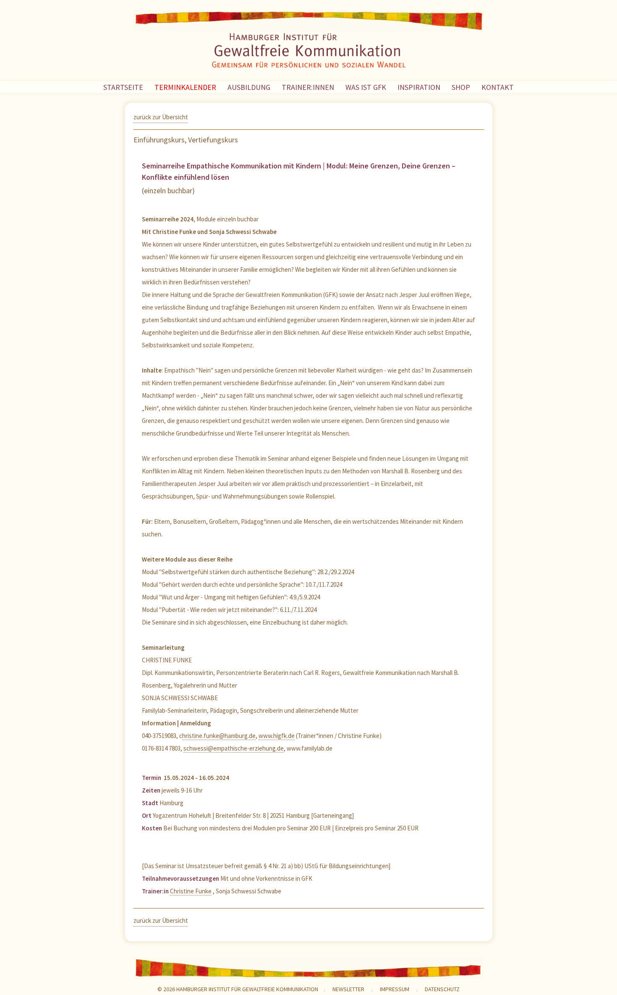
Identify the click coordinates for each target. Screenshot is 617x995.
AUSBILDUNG (248, 87)
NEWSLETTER (348, 989)
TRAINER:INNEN (308, 87)
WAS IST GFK (365, 87)
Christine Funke (191, 891)
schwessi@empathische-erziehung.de (233, 748)
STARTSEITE (123, 87)
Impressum (394, 989)
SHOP (461, 87)
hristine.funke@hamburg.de (219, 736)
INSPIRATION (418, 87)
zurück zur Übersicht (160, 117)
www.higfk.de (277, 736)
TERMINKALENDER (185, 87)
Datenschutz (442, 989)
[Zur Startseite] (308, 52)
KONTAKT (497, 87)
